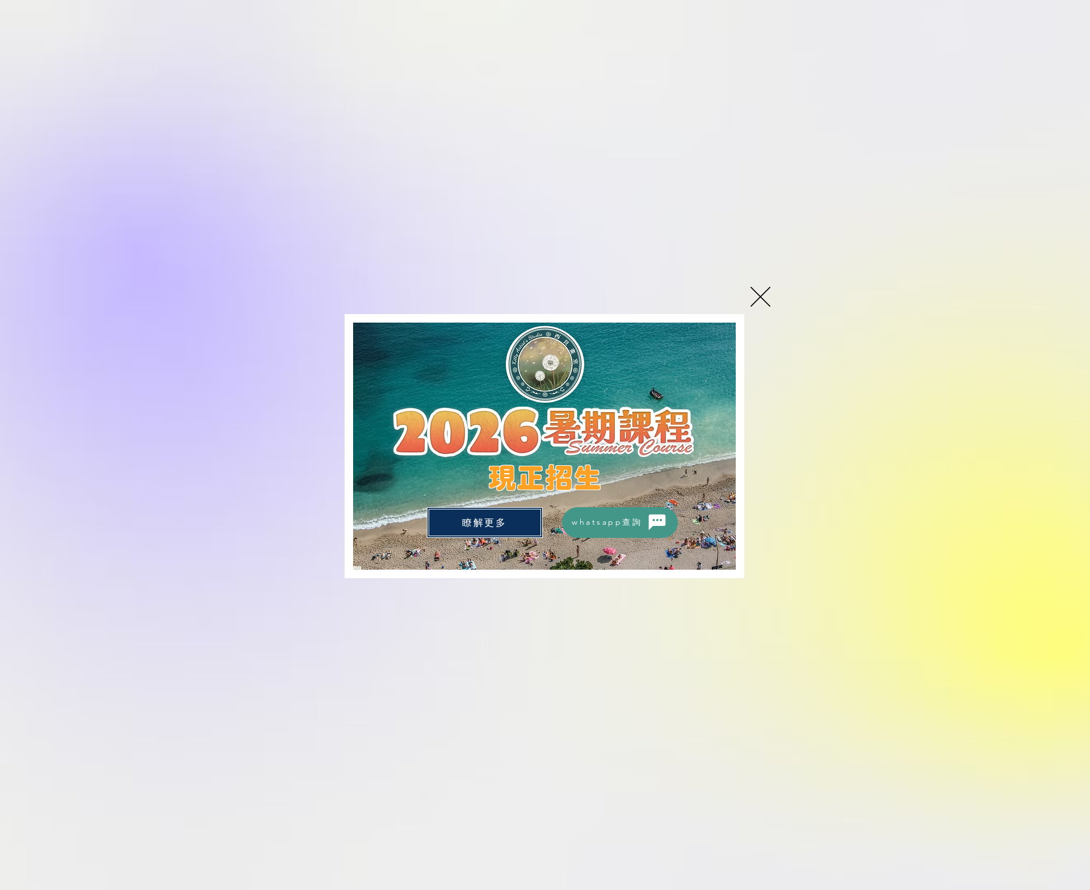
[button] (760, 297)
